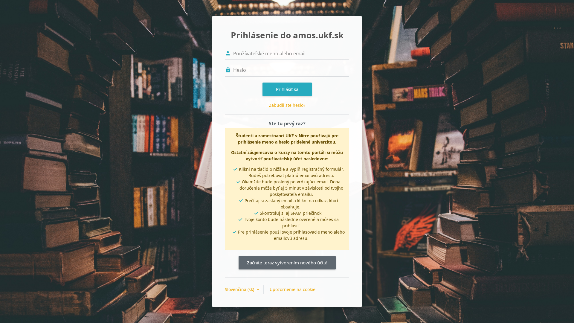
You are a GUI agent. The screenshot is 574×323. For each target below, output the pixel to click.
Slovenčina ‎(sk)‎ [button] (240, 289)
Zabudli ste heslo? (287, 105)
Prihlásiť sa (287, 89)
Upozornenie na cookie (292, 289)
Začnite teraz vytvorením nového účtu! (287, 263)
